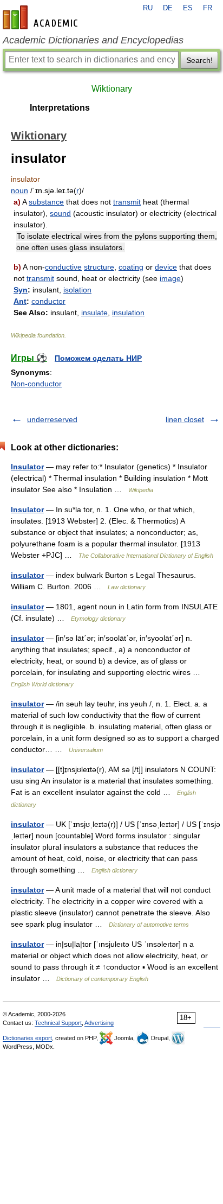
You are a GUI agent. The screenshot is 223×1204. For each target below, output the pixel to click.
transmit (127, 202)
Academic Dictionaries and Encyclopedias (93, 40)
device (166, 267)
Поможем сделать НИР (98, 358)
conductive (63, 267)
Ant (20, 301)
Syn (21, 289)
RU (148, 8)
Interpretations (60, 107)
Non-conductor (36, 383)
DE (168, 8)
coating (131, 267)
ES (188, 8)
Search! (199, 60)
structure (99, 267)
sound (60, 213)
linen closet (185, 419)
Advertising (99, 1023)
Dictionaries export (27, 1038)
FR (207, 8)
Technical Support (58, 1023)
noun (19, 190)
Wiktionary (111, 88)
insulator (27, 575)
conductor (48, 301)
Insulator (27, 466)
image (170, 278)
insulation (128, 312)
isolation (77, 289)
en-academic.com (42, 17)
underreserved (52, 419)
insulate (94, 312)
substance (46, 202)
